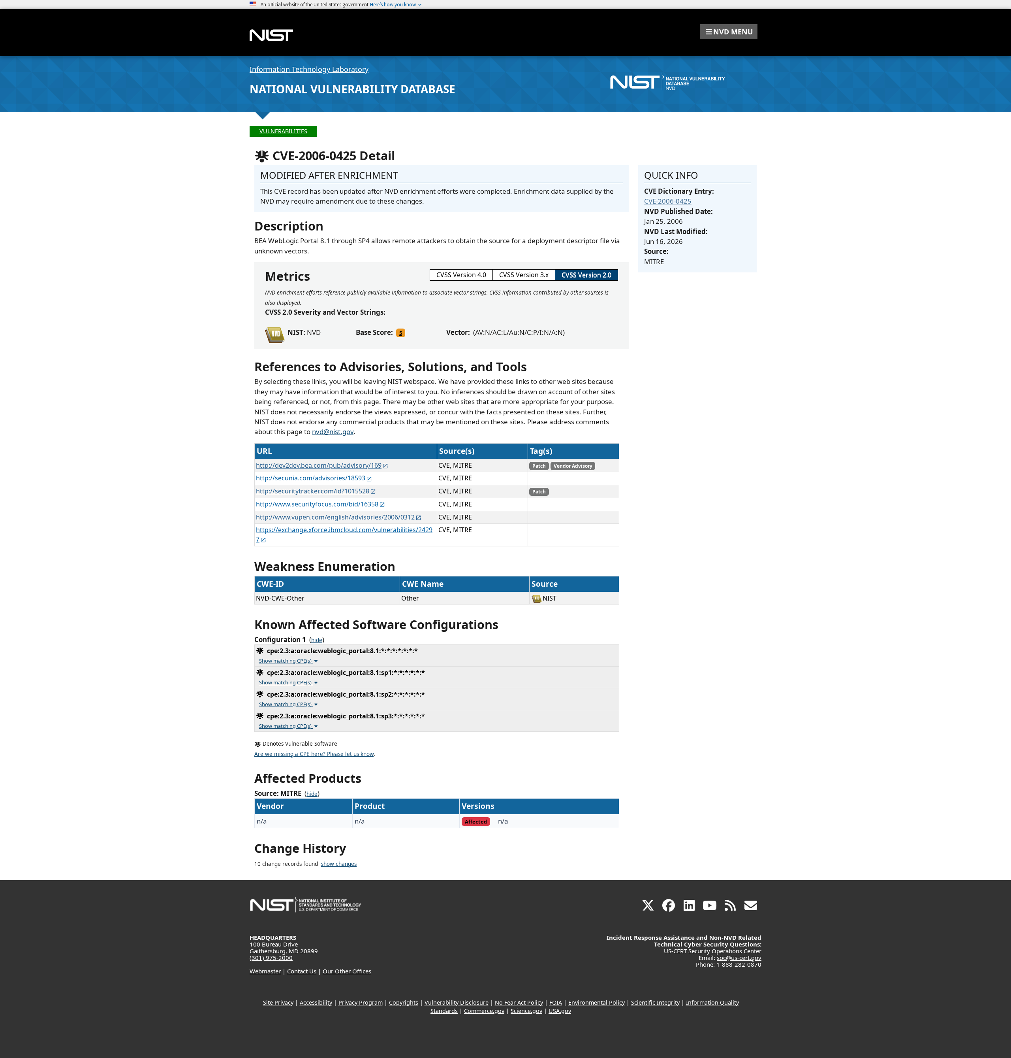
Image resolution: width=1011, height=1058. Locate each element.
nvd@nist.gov (332, 431)
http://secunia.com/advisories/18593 (310, 478)
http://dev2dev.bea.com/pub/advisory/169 (318, 465)
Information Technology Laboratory (309, 69)
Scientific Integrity (655, 1002)
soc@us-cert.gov (739, 958)
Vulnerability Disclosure (457, 1002)
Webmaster (265, 971)
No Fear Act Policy (519, 1002)
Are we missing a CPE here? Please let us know (314, 754)
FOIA (555, 1002)
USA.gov (560, 1011)
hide (316, 640)
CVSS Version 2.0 (586, 274)
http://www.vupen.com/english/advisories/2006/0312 (335, 517)
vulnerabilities (283, 131)
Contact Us (301, 971)
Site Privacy (278, 1002)
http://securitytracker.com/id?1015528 (312, 491)
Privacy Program (360, 1002)
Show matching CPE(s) (286, 660)
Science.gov (526, 1011)
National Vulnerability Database (352, 88)
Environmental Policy (596, 1002)
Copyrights (403, 1002)
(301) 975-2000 (271, 958)
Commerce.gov (484, 1011)
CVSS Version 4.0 (461, 274)
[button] (728, 31)
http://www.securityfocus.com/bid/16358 (317, 504)
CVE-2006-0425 (668, 201)
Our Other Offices (347, 971)
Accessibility (316, 1002)
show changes (339, 863)
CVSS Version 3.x (524, 274)
